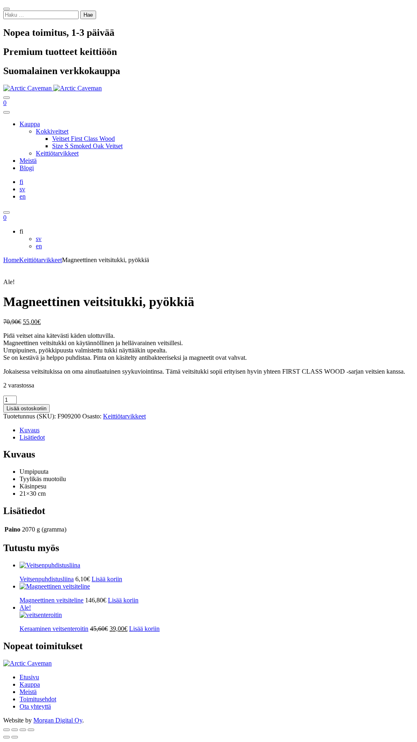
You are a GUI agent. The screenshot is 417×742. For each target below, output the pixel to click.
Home (11, 259)
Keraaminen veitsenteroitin (54, 628)
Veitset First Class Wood (83, 138)
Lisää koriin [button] (107, 579)
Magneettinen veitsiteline (51, 600)
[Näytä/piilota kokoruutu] (14, 730)
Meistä (28, 160)
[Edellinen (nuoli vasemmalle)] (6, 737)
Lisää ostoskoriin (26, 408)
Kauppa (30, 123)
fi (21, 181)
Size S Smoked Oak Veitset (87, 145)
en (23, 196)
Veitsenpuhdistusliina (47, 579)
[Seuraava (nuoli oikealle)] (14, 737)
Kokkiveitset (52, 131)
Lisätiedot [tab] (32, 437)
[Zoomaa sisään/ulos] (6, 730)
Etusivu (29, 677)
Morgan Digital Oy (57, 720)
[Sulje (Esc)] (31, 730)
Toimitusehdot (38, 699)
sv (22, 189)
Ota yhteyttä (35, 706)
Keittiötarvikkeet (57, 153)
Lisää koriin (123, 600)
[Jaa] (23, 730)
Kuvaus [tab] (30, 430)
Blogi (27, 167)
